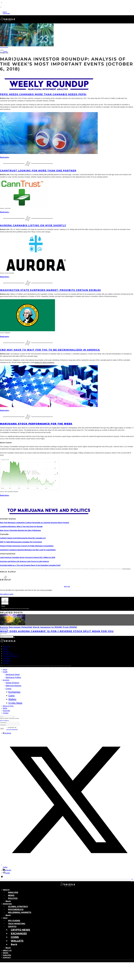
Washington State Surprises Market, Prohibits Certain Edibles (50, 290)
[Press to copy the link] (132, 880)
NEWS (11, 895)
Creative (6, 651)
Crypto (8, 689)
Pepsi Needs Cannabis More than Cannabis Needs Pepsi (43, 94)
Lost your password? (12, 729)
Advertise (6, 658)
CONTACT (7, 957)
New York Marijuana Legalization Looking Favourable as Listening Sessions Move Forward (34, 522)
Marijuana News (4, 47)
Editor (5, 51)
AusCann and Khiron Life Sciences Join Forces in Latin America (24, 561)
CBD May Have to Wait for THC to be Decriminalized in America (50, 349)
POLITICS (13, 898)
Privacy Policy (8, 653)
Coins (11, 695)
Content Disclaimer (126, 568)
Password (3, 725)
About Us (6, 646)
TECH (5, 918)
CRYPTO (12, 926)
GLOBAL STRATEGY (18, 906)
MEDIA (5, 953)
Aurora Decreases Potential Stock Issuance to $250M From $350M (38, 627)
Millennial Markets (13, 686)
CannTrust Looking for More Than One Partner (38, 170)
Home (5, 669)
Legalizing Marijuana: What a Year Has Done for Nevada (21, 526)
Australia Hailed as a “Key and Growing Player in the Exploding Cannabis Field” (30, 565)
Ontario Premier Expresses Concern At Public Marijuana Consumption (26, 546)
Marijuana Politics (13, 677)
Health (5, 672)
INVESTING (7, 904)
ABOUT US (7, 950)
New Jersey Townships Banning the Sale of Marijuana (20, 530)
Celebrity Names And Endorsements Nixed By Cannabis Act (23, 538)
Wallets (12, 699)
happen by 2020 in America (44, 362)
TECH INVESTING (16, 923)
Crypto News (15, 703)
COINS (15, 937)
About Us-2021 (8, 706)
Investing (6, 680)
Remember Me (12, 727)
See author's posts (6, 594)
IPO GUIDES (14, 920)
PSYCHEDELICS (15, 909)
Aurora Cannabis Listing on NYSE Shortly (33, 225)
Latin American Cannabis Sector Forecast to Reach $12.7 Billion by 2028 (27, 557)
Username (3, 722)
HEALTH (6, 890)
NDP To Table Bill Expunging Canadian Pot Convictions (21, 542)
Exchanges (14, 692)
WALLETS (17, 940)
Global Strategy (12, 683)
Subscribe (6, 13)
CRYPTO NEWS (20, 929)
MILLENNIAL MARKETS (19, 912)
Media (5, 649)
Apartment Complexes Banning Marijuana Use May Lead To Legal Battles (28, 550)
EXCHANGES (19, 933)
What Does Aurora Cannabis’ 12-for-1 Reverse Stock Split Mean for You (57, 631)
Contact (6, 663)
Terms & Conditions (10, 656)
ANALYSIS (13, 892)
